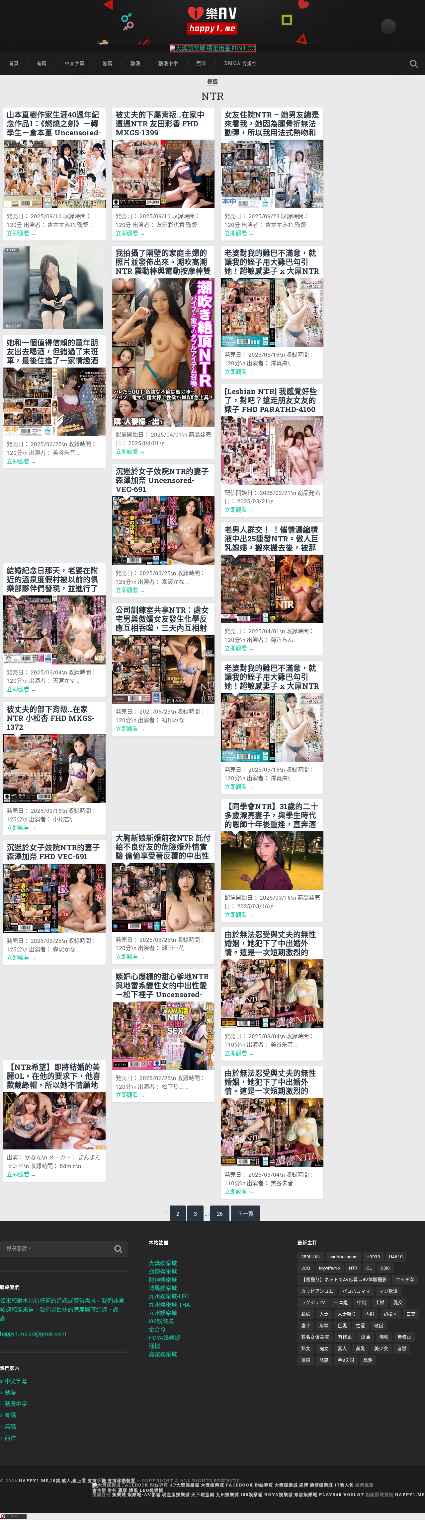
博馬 (133, 1490)
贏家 (123, 1490)
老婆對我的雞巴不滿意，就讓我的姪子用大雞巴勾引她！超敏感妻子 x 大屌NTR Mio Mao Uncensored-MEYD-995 (271, 261)
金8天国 (346, 1360)
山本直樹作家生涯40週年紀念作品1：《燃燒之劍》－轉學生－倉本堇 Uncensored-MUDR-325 (54, 123)
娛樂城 (119, 1494)
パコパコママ (356, 1291)
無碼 (108, 63)
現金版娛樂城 (176, 1494)
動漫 (135, 63)
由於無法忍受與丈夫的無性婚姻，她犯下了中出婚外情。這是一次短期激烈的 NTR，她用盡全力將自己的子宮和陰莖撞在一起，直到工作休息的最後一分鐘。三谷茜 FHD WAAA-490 (271, 943)
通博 (154, 1346)
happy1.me (410, 1494)
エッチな (405, 1279)
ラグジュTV (313, 1302)
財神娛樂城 (163, 1280)
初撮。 (390, 1314)
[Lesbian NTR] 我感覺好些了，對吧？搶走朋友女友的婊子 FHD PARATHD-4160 (270, 400)
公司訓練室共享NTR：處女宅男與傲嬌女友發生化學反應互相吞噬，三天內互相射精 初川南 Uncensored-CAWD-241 (162, 618)
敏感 (378, 1325)
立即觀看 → (21, 233)
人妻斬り (347, 1314)
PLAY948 (330, 1494)
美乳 (360, 1348)
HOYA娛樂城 (164, 1338)
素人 (342, 1348)
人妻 (324, 1314)
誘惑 (324, 1360)
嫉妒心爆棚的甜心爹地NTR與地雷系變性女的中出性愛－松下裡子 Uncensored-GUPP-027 (162, 985)
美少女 (381, 1348)
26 (220, 1214)
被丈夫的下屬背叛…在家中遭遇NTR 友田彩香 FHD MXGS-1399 (160, 123)
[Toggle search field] (413, 63)
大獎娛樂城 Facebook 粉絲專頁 (237, 1484)
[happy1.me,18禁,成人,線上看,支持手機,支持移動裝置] (212, 20)
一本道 (341, 1302)
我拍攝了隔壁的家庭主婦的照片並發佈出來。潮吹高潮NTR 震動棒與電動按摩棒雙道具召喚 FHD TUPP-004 (163, 261)
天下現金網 (202, 1494)
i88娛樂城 (161, 1321)
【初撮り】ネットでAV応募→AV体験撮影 (344, 1279)
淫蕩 (365, 1337)
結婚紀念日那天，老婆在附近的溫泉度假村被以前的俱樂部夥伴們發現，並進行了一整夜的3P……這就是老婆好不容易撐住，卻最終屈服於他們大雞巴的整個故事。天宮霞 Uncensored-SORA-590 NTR (54, 579)
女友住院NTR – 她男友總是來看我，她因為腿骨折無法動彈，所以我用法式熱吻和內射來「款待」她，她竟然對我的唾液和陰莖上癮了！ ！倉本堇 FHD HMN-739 (271, 123)
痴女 (324, 1348)
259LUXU (310, 1256)
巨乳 (342, 1325)
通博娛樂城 (163, 1271)
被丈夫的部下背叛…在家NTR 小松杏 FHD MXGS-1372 (51, 718)
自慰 (401, 1348)
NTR (353, 1268)
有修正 (345, 1337)
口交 (411, 1314)
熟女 (305, 1348)
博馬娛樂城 (163, 1288)
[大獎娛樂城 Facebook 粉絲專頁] (130, 1484)
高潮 (368, 1360)
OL (369, 1268)
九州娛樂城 (163, 1313)
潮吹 (383, 1337)
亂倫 (305, 1314)
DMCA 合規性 (240, 63)
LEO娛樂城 (151, 1490)
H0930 (373, 1256)
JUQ (305, 1268)
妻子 (305, 1325)
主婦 (379, 1302)
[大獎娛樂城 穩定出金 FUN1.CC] (212, 48)
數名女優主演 (315, 1337)
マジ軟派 (388, 1291)
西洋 (201, 63)
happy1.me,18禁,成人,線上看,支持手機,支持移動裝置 (77, 1480)
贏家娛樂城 (163, 1354)
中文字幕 (75, 63)
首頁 (14, 63)
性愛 (360, 1325)
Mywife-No (329, 1268)
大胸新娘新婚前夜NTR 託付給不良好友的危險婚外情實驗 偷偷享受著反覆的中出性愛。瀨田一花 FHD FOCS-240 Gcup (163, 846)
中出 (361, 1302)
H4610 (396, 1256)
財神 (112, 1490)
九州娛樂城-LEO (169, 1296)
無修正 (404, 1337)
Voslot (353, 1494)
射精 (324, 1325)
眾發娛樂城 (305, 1494)
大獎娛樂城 (163, 1263)
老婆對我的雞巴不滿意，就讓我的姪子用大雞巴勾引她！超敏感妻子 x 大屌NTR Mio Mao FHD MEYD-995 (271, 676)
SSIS (385, 1268)
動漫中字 (168, 63)
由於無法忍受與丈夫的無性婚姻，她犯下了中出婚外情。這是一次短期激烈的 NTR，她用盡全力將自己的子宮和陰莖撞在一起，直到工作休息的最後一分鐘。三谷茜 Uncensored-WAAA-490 (271, 1082)
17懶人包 (344, 1484)
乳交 (398, 1302)
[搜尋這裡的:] (64, 1249)
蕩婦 (305, 1360)
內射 (370, 1314)
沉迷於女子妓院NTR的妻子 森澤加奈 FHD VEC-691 (53, 852)
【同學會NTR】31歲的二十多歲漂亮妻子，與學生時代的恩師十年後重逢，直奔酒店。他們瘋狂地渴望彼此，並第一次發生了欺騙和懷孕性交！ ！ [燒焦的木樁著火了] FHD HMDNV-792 (271, 815)
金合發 (157, 1329)
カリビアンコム (317, 1291)
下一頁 (245, 1214)
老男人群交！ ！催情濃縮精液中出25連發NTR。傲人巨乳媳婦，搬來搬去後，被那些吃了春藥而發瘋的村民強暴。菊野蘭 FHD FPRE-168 (271, 538)
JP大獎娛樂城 (185, 1484)
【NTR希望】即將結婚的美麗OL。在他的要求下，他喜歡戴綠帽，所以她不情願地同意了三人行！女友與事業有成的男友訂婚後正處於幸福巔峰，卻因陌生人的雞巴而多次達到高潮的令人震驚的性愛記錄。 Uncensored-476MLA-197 (54, 1076)
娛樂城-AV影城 (144, 1494)
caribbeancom (343, 1256)
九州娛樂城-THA (169, 1304)
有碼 (42, 63)
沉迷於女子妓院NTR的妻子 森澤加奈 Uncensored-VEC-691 (162, 480)
